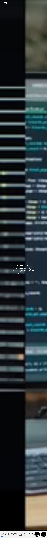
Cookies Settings (31, 534)
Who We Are (29, 3)
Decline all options (37, 534)
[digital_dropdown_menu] (25, 3)
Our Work (11, 3)
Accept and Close (43, 534)
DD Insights (16, 3)
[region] (23, 534)
